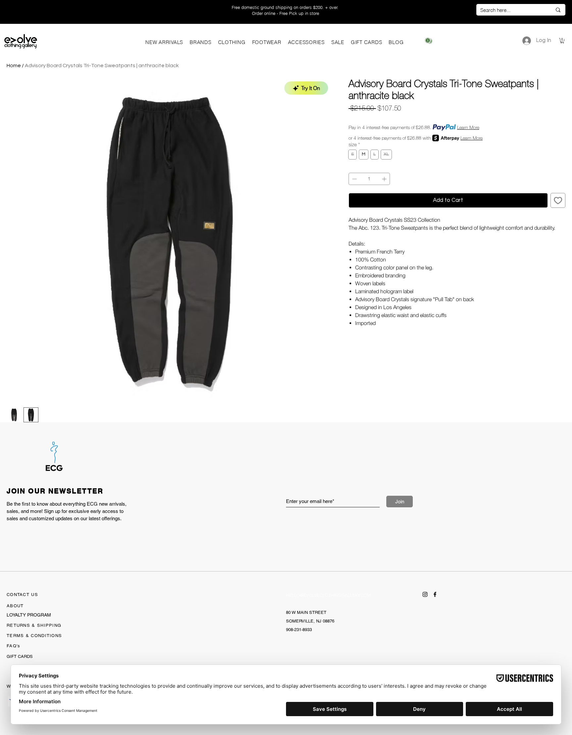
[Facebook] (435, 594)
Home (14, 65)
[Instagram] (425, 594)
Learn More (468, 127)
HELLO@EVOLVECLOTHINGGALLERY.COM (328, 595)
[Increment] (385, 179)
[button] (200, 42)
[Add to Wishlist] (558, 200)
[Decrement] (354, 179)
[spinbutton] (369, 179)
